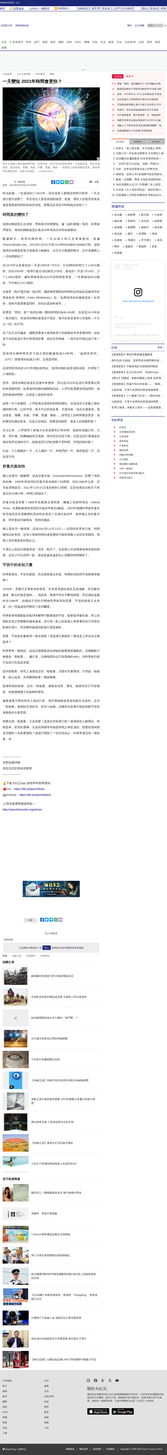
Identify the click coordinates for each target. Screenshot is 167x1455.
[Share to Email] (71, 182)
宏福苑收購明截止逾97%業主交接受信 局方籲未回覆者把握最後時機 (140, 104)
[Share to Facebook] (53, 182)
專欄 (86, 42)
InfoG (78, 42)
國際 (61, 42)
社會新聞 (7, 74)
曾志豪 (118, 214)
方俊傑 (158, 214)
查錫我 (142, 246)
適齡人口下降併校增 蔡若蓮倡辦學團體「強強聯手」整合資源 (140, 125)
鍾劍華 (132, 214)
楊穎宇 (145, 227)
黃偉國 (118, 227)
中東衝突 (123, 445)
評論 (94, 42)
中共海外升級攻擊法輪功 (131, 473)
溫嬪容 (129, 246)
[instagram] (88, 1380)
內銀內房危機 (126, 454)
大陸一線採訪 (126, 468)
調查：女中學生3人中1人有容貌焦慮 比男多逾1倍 (140, 94)
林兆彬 (118, 233)
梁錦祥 (132, 221)
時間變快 (30, 955)
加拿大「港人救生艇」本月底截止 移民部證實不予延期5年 (140, 148)
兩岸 (53, 42)
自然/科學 (130, 42)
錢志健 (118, 221)
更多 (154, 246)
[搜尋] (165, 25)
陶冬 (117, 246)
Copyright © (126, 1449)
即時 (28, 42)
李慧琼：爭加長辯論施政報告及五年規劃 (137, 109)
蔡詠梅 (158, 227)
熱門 (36, 42)
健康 (111, 42)
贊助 (129, 25)
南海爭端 (123, 441)
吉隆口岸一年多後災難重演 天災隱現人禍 (140, 153)
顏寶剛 (132, 227)
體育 (149, 42)
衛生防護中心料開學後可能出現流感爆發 (137, 99)
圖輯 (46, 1422)
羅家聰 (158, 221)
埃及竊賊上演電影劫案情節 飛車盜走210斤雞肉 (139, 195)
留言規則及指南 (8, 939)
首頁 (4, 42)
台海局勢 (123, 436)
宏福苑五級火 (126, 477)
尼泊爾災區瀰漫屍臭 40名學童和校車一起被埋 (140, 159)
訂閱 (65, 947)
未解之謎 (16, 955)
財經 (69, 42)
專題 (4, 1422)
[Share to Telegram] (62, 182)
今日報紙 (7, 1380)
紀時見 (122, 427)
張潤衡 (142, 233)
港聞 (44, 42)
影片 (4, 1386)
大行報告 (123, 459)
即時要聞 (40, 74)
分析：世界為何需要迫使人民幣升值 (137, 169)
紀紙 (141, 42)
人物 (4, 1433)
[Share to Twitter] (58, 182)
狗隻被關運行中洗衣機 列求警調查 (134, 130)
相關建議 (70, 1449)
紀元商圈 (139, 25)
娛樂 (4, 47)
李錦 (154, 233)
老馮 (159, 240)
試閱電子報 (6, 25)
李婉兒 (132, 240)
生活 (103, 42)
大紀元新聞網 (23, 74)
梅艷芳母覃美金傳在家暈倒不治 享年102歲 (139, 120)
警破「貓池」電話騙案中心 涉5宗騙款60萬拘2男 (140, 83)
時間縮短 (45, 955)
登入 (46, 947)
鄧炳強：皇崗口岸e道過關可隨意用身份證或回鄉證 (140, 174)
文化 (119, 42)
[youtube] (117, 1380)
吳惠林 (118, 240)
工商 (46, 1427)
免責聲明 (97, 1449)
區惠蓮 (118, 252)
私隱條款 (110, 1449)
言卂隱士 (146, 240)
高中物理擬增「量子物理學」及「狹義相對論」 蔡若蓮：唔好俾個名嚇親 (139, 115)
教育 (157, 42)
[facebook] (95, 1380)
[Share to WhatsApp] (67, 182)
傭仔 (130, 233)
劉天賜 (145, 214)
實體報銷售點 (22, 25)
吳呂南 (145, 221)
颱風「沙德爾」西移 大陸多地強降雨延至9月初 (140, 179)
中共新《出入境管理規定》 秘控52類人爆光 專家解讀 (140, 190)
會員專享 (18, 42)
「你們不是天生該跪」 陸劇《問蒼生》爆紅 (140, 164)
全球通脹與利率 (127, 432)
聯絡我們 (83, 1449)
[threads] (102, 1380)
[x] (109, 1380)
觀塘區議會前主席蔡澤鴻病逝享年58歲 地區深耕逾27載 (140, 89)
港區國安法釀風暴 (128, 464)
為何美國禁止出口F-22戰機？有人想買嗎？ (138, 185)
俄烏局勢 (123, 450)
